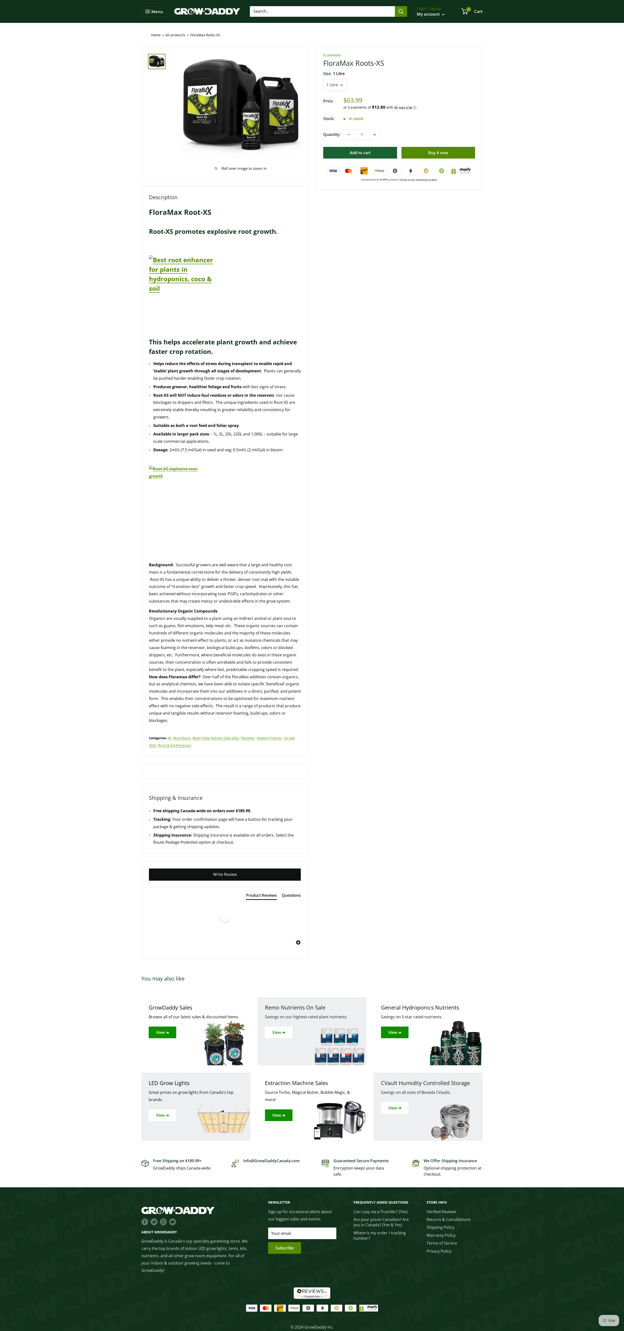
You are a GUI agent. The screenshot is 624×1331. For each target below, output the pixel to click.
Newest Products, (269, 738)
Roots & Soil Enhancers (174, 745)
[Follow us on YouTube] (172, 1221)
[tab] (261, 896)
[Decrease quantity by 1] (349, 135)
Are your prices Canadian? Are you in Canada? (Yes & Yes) (381, 1222)
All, (169, 738)
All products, (182, 738)
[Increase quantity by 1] (375, 135)
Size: (334, 73)
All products (175, 35)
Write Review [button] (225, 874)
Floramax (332, 55)
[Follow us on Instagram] (163, 1221)
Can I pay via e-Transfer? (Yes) (380, 1211)
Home (156, 35)
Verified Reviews (441, 1211)
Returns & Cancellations (449, 1219)
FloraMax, (248, 738)
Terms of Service (442, 1243)
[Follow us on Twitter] (154, 1221)
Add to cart (360, 152)
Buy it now (438, 152)
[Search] (401, 11)
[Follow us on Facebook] (144, 1221)
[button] (409, 107)
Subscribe (284, 1248)
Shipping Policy (440, 1227)
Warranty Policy (441, 1235)
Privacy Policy (439, 1251)
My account (429, 14)
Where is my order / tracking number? (379, 1235)
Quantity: (332, 134)
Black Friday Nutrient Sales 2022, (216, 738)
